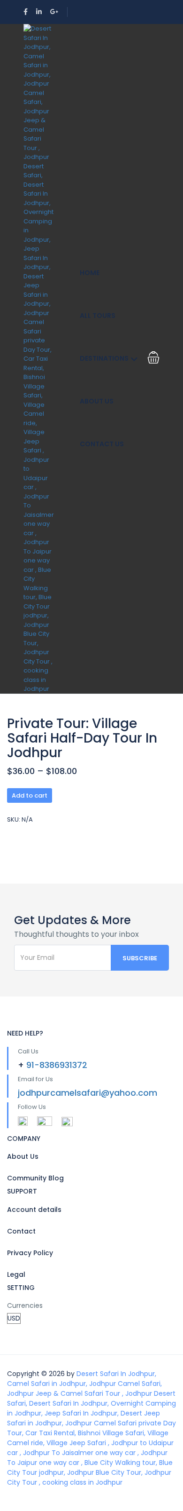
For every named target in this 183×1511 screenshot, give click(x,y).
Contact (21, 1231)
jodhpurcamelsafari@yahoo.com (87, 1093)
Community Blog (35, 1178)
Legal (16, 1274)
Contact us (102, 444)
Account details (34, 1209)
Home (89, 272)
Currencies (25, 1305)
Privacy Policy (30, 1253)
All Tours (97, 315)
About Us (97, 401)
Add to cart (29, 795)
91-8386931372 (56, 1065)
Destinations (104, 358)
